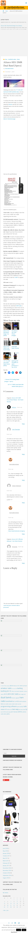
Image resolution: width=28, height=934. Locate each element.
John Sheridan (16, 429)
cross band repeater (18, 691)
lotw (2, 704)
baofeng (20, 688)
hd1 (14, 701)
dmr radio (15, 694)
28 (10, 907)
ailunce (11, 685)
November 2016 (7, 870)
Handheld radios (12, 59)
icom (20, 701)
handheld (9, 701)
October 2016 (6, 873)
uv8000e (24, 712)
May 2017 (5, 858)
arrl (12, 688)
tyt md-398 (3, 712)
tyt (26, 709)
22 (14, 905)
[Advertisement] (14, 42)
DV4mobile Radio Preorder (15, 347)
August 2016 (6, 878)
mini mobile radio (7, 704)
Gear (7, 11)
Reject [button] (24, 930)
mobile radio (14, 704)
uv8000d (19, 712)
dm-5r (6, 694)
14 (10, 903)
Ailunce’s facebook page (9, 119)
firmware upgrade (15, 698)
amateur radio (6, 688)
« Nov (4, 910)
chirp (12, 691)
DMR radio (18, 305)
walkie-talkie (3, 714)
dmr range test (22, 694)
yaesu (8, 714)
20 (7, 905)
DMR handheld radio (14, 92)
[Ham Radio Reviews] (3, 3)
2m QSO (2, 685)
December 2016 (7, 868)
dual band (6, 697)
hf (15, 701)
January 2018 (6, 853)
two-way (15, 709)
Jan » (8, 910)
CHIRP (16, 277)
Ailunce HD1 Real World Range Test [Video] (11, 23)
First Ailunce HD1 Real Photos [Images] (14, 333)
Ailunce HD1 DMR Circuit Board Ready (6, 348)
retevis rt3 (4, 709)
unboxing (8, 712)
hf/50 (17, 701)
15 (14, 903)
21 (10, 905)
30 (17, 907)
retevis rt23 (9, 709)
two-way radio (22, 709)
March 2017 (6, 860)
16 (17, 903)
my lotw (19, 704)
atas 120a (15, 688)
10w (5, 685)
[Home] (3, 11)
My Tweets (5, 892)
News (18, 59)
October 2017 (6, 856)
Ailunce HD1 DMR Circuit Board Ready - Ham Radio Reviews (15, 399)
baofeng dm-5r (6, 691)
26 (4, 907)
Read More (14, 932)
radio (25, 706)
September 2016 (7, 875)
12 (4, 903)
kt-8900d (24, 701)
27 (7, 907)
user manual (14, 712)
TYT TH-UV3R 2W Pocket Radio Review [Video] (6, 363)
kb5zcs (14, 407)
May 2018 (5, 851)
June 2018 (5, 848)
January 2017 (6, 865)
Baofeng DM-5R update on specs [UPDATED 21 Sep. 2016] (15, 364)
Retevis (10, 104)
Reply (23, 424)
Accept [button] (18, 930)
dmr (9, 694)
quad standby (20, 706)
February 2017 (6, 863)
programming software (9, 706)
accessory (7, 685)
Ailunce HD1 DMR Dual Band (20, 685)
